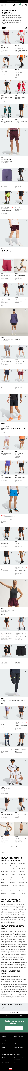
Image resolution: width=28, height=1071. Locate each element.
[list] (12, 28)
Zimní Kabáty (4, 863)
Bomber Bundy (4, 874)
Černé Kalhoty (13, 866)
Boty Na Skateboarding (22, 866)
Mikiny (2, 888)
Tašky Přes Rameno (12, 893)
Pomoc (15, 1043)
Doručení (4, 1036)
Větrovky (3, 890)
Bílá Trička (12, 863)
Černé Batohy (22, 874)
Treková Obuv (22, 871)
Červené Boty (13, 890)
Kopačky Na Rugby (22, 863)
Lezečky (21, 877)
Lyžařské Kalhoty (12, 888)
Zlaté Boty (12, 871)
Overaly (3, 866)
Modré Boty (12, 868)
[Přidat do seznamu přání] (12, 33)
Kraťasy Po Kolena (3, 893)
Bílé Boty (12, 879)
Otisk (3, 1043)
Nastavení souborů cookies (8, 1054)
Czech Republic (16, 1069)
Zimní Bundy (22, 868)
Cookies (4, 1057)
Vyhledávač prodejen (18, 1047)
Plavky (2, 882)
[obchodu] (14, 5)
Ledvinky (3, 868)
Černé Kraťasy (22, 890)
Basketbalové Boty (22, 888)
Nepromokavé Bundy (13, 877)
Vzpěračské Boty (23, 882)
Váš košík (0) (19, 1015)
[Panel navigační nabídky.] (2, 5)
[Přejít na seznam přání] (5, 5)
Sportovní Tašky (5, 879)
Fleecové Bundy (23, 879)
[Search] (22, 5)
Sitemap (16, 1040)
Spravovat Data (17, 1054)
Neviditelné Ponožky (12, 874)
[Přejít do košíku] (25, 5)
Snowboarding (4, 885)
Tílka (2, 877)
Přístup (15, 1062)
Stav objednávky (5, 1040)
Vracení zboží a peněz (18, 1036)
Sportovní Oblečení (12, 882)
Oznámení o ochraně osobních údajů (18, 1058)
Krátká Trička (4, 871)
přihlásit (8, 1015)
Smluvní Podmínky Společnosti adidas (6, 1063)
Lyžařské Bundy (14, 885)
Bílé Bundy (21, 885)
